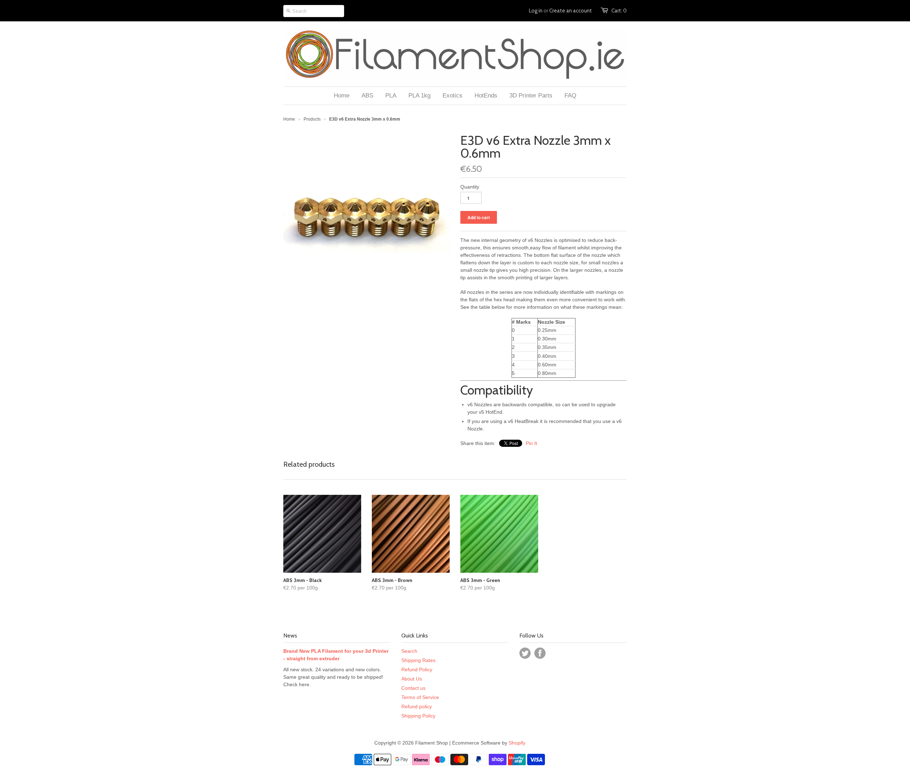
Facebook (540, 653)
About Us (411, 679)
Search (409, 651)
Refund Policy (416, 669)
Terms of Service (420, 697)
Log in (535, 10)
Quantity (469, 187)
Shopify (517, 743)
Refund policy (416, 706)
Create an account (570, 10)
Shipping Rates (418, 660)
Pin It (531, 443)
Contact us (413, 688)
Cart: (619, 10)
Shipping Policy (418, 716)
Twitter (525, 653)
